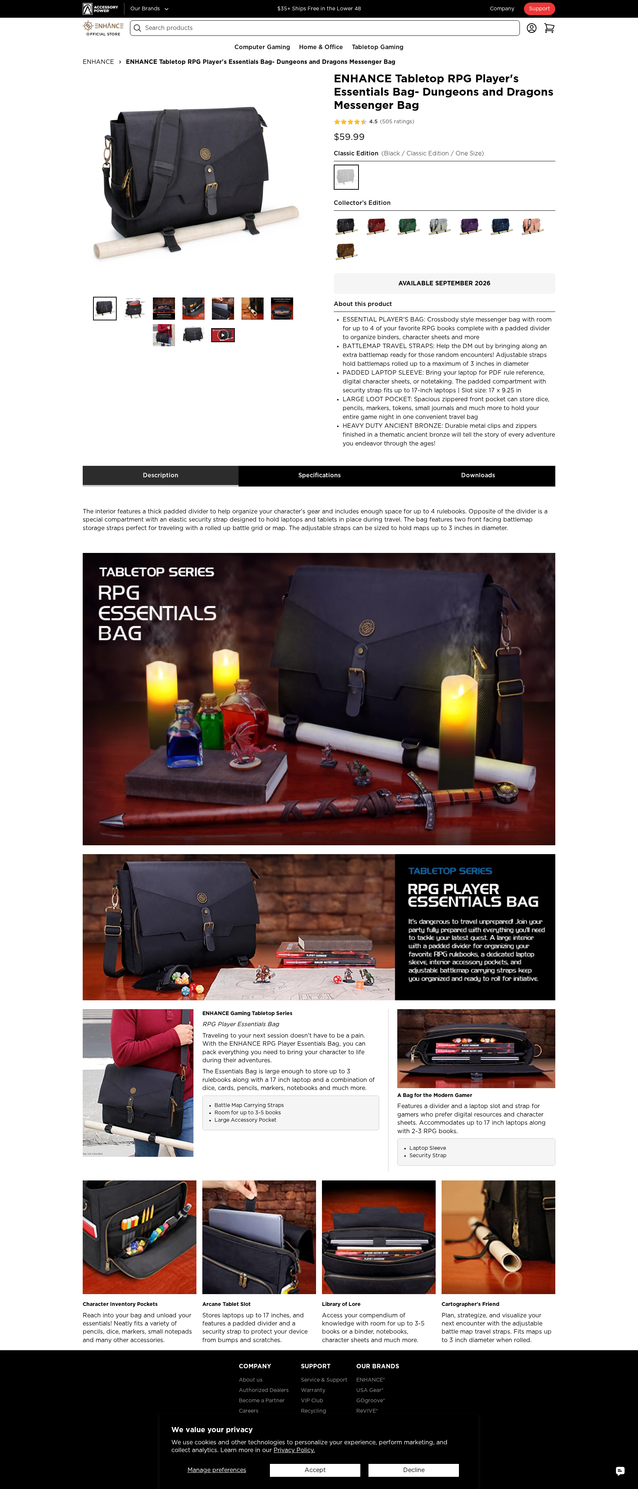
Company (502, 8)
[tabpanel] (319, 915)
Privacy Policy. (294, 1450)
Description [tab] (160, 475)
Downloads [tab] (478, 475)
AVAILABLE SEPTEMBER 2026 (444, 283)
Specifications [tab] (319, 475)
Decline (414, 1470)
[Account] (532, 28)
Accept (315, 1470)
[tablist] (319, 476)
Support (539, 8)
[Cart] (549, 28)
